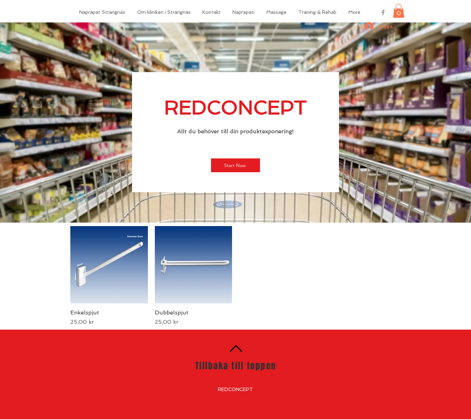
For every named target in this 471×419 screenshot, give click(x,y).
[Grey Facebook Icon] (383, 12)
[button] (398, 11)
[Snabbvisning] (109, 265)
